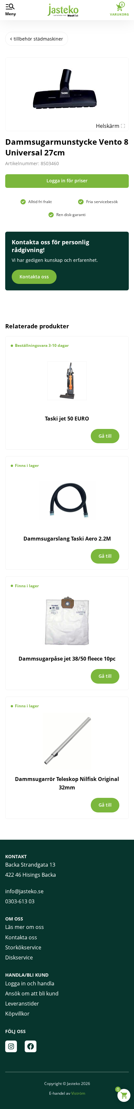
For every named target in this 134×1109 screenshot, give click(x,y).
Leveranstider (22, 1003)
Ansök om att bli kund (32, 993)
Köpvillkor (17, 1013)
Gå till (105, 436)
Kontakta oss (34, 277)
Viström (78, 1093)
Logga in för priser (67, 180)
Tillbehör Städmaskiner (38, 39)
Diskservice (19, 957)
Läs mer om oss (24, 927)
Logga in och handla (29, 983)
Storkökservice (23, 947)
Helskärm (107, 125)
